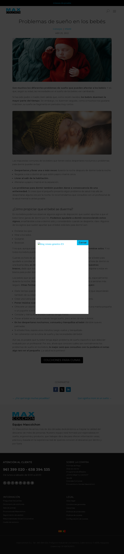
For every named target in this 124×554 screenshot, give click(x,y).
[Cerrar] (82, 242)
